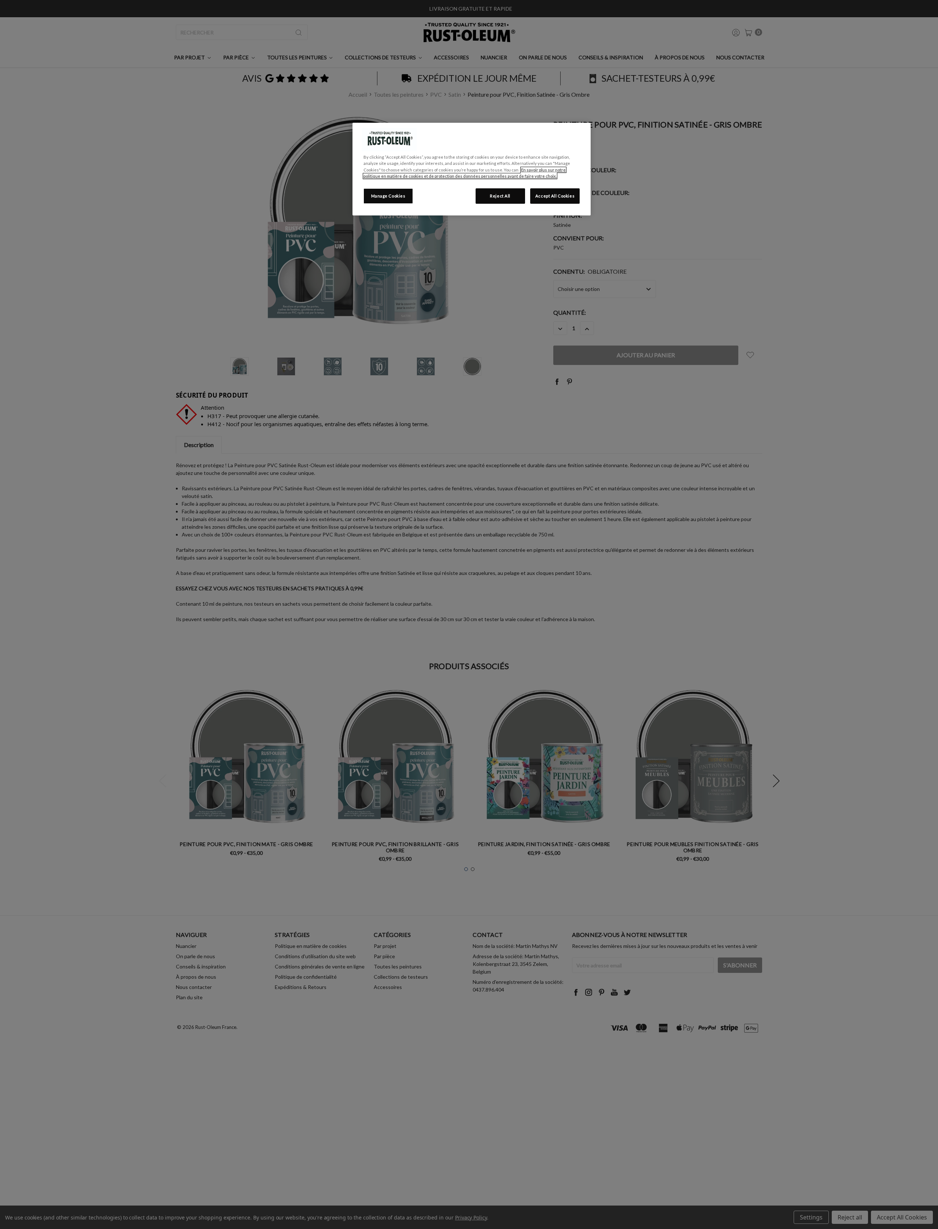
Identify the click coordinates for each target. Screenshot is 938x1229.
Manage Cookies (388, 195)
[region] (471, 169)
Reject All (500, 195)
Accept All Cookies (555, 195)
